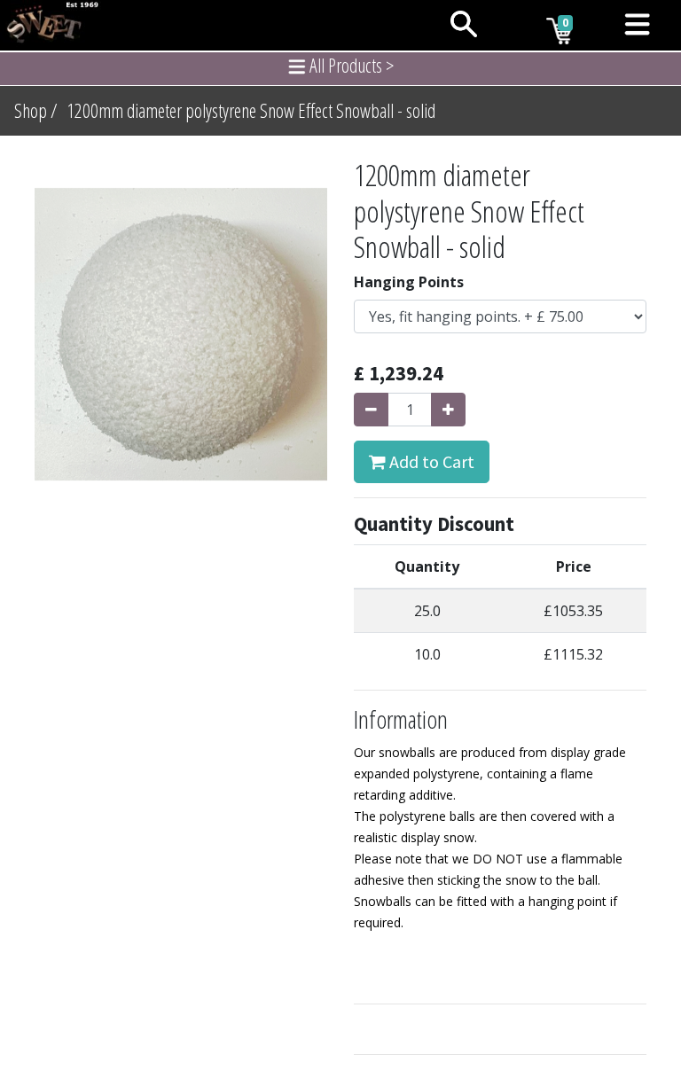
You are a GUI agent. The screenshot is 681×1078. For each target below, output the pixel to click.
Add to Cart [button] (430, 461)
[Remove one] (371, 409)
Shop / (36, 110)
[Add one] (448, 409)
